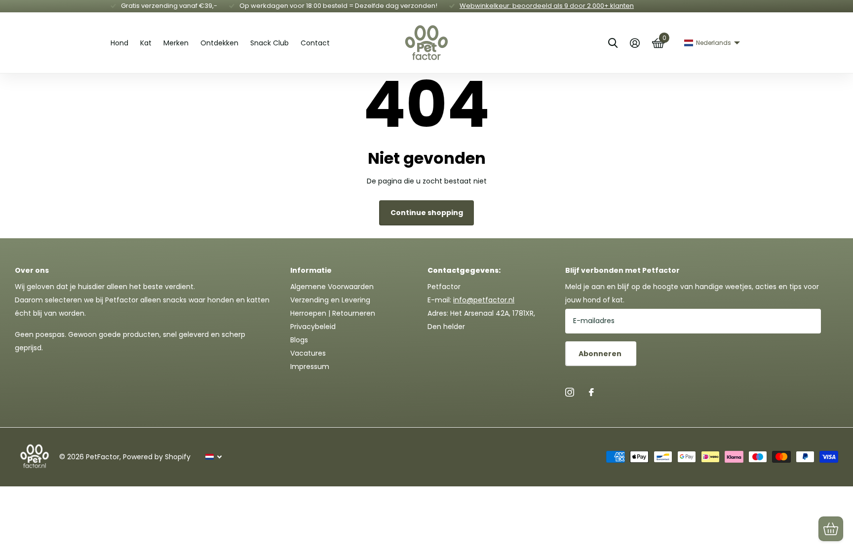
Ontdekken (219, 43)
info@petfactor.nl (483, 300)
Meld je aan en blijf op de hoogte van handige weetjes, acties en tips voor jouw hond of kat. (692, 293)
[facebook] (591, 392)
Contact (315, 43)
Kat (146, 43)
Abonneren (601, 354)
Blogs (299, 340)
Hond (119, 43)
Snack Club (269, 43)
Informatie (311, 270)
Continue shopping (426, 213)
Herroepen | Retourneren (332, 313)
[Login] (634, 43)
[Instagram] (569, 392)
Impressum (309, 366)
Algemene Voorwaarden (332, 287)
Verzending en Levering (330, 300)
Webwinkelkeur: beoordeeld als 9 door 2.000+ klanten (547, 5)
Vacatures (308, 353)
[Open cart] (830, 528)
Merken (176, 43)
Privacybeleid (313, 326)
